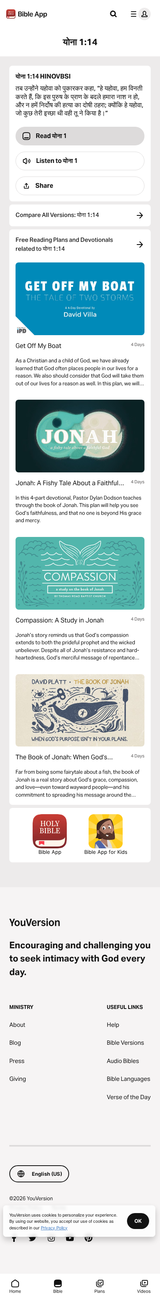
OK (138, 1221)
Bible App (49, 852)
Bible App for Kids (105, 852)
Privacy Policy (54, 1227)
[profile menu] (139, 14)
